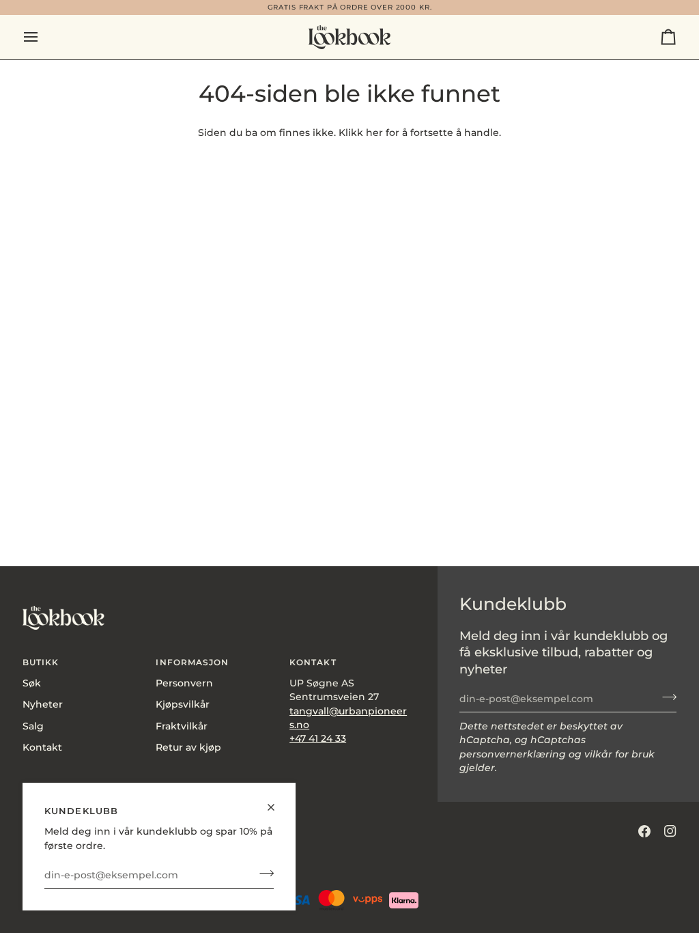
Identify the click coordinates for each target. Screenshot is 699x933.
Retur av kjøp (188, 747)
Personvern (184, 683)
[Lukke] (277, 801)
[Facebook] (644, 831)
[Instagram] (670, 831)
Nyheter (43, 704)
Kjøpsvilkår (183, 704)
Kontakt (42, 747)
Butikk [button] (41, 662)
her (374, 132)
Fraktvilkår (182, 726)
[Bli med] (262, 874)
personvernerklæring (512, 754)
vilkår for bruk (619, 754)
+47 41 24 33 (317, 738)
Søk (32, 683)
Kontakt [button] (312, 662)
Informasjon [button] (192, 662)
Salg (33, 726)
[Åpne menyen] (43, 37)
